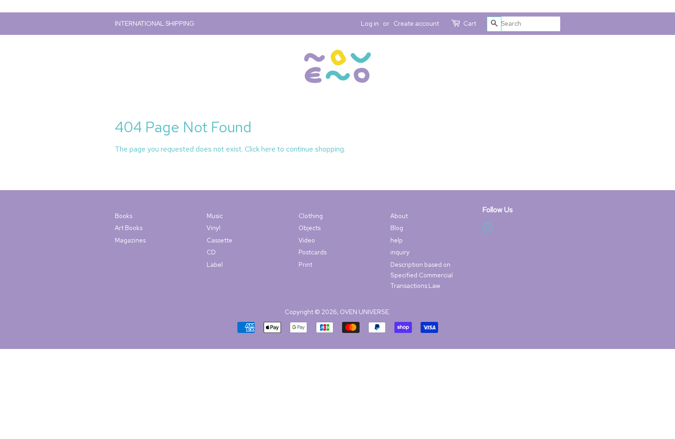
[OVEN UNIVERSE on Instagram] (487, 229)
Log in (370, 23)
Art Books (128, 228)
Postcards (312, 252)
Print (305, 264)
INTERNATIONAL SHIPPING (154, 23)
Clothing (310, 216)
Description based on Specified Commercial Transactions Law (421, 275)
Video (306, 240)
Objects (309, 228)
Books (123, 216)
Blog (396, 228)
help (396, 240)
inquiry (400, 252)
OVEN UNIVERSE (364, 312)
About (399, 216)
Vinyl (213, 228)
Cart (469, 23)
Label (215, 264)
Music (215, 216)
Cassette (219, 240)
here (268, 149)
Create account (416, 23)
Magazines (130, 240)
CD (211, 252)
